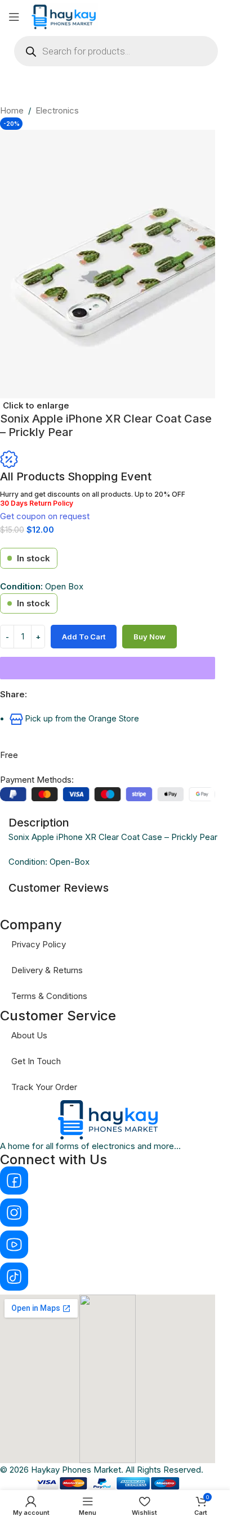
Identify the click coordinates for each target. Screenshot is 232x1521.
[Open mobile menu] (14, 17)
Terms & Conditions (49, 996)
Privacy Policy (38, 944)
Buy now (149, 636)
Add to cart (83, 636)
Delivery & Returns (47, 970)
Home (12, 110)
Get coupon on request (45, 516)
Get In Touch (36, 1061)
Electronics (57, 110)
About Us (29, 1035)
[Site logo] (64, 16)
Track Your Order (44, 1087)
